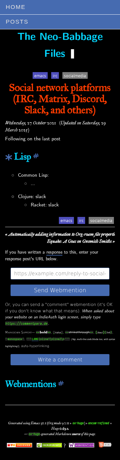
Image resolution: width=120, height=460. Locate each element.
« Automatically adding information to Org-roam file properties (61, 234)
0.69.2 (64, 428)
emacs (40, 75)
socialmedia (75, 75)
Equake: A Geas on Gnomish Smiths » (81, 241)
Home (16, 7)
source (76, 434)
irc (55, 75)
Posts (17, 22)
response (54, 252)
